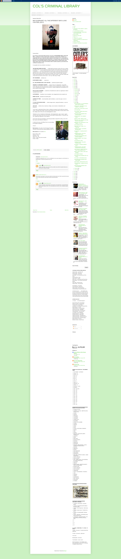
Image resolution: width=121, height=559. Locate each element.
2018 (75, 87)
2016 (75, 173)
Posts (75, 326)
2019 (75, 86)
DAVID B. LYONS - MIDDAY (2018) (80, 118)
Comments (76, 328)
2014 (75, 176)
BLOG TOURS (75, 34)
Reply (37, 170)
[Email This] (44, 150)
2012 (75, 179)
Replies (38, 163)
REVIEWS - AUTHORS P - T (76, 12)
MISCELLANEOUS (76, 41)
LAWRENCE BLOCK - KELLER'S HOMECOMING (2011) (80, 134)
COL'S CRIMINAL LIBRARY (56, 6)
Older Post (66, 210)
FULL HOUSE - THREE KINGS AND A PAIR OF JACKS (80, 112)
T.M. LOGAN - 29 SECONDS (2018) (80, 157)
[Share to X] (46, 150)
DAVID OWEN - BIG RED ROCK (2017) (81, 161)
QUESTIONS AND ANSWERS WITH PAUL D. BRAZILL (83, 256)
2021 (75, 83)
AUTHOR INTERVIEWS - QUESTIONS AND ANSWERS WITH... (80, 33)
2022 (75, 81)
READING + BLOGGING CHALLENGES (80, 43)
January (75, 169)
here (53, 129)
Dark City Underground (78, 360)
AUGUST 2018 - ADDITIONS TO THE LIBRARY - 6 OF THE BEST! (83, 185)
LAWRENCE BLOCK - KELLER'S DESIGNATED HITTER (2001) (80, 147)
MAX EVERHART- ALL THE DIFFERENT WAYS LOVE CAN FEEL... (81, 104)
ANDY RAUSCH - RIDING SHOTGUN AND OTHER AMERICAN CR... (80, 150)
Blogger (65, 550)
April (75, 100)
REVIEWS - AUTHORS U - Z (37, 15)
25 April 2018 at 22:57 (47, 183)
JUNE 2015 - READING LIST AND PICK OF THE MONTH (83, 217)
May (75, 99)
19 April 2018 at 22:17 (42, 174)
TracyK (37, 174)
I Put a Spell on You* (77, 354)
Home (51, 210)
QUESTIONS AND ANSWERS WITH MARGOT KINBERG (80, 136)
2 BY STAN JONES (82, 240)
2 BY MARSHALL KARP (78, 140)
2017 (75, 171)
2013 (75, 177)
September (76, 93)
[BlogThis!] (45, 150)
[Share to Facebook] (48, 150)
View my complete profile (76, 21)
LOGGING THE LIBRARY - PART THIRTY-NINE (83, 209)
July (75, 96)
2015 (75, 174)
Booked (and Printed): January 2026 (79, 361)
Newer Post (35, 210)
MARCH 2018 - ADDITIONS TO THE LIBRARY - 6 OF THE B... (80, 106)
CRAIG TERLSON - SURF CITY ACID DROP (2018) (83, 193)
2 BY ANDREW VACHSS (78, 124)
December (76, 89)
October (75, 92)
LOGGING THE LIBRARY (77, 38)
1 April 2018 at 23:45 (47, 165)
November (76, 90)
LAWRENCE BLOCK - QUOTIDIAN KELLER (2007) (80, 129)
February (76, 168)
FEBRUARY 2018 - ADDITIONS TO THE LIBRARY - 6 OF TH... (81, 123)
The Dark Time (76, 364)
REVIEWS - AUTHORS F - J (50, 12)
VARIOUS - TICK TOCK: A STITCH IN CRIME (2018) (83, 234)
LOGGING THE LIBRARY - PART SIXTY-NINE (83, 249)
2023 (75, 80)
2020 (75, 84)
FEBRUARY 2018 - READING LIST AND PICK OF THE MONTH (81, 120)
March (75, 102)
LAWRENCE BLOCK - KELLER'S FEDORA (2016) (80, 142)
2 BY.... (74, 27)
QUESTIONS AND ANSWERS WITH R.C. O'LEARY (82, 225)
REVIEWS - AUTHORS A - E (37, 12)
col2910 (40, 165)
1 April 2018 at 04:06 (44, 156)
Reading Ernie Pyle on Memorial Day (79, 365)
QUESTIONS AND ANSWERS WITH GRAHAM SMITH (80, 114)
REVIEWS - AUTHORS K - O (63, 12)
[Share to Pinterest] (49, 150)
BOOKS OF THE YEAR (77, 35)
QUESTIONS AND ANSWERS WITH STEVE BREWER (80, 166)
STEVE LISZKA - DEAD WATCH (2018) (81, 108)
